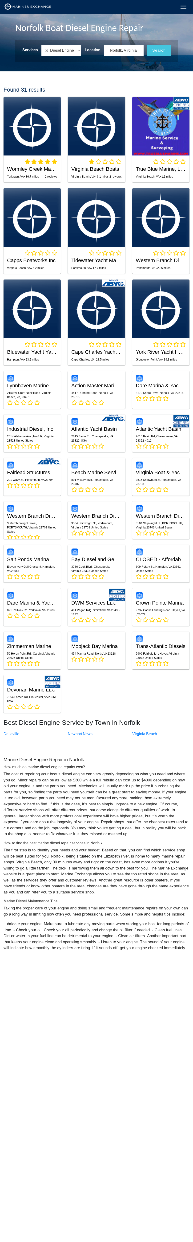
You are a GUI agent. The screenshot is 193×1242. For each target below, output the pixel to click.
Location (93, 50)
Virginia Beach (144, 734)
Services (30, 50)
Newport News (80, 734)
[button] (61, 50)
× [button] (47, 50)
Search (159, 50)
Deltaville (11, 734)
